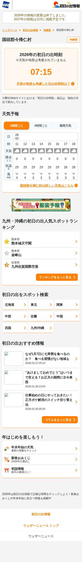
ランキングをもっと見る (55, 277)
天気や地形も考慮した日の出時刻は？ (43, 83)
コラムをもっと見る (58, 419)
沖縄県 (47, 30)
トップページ (9, 30)
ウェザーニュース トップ (41, 525)
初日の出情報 (30, 30)
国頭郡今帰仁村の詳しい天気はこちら (47, 185)
